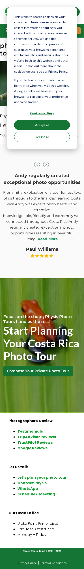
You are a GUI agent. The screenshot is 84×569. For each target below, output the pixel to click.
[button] (46, 164)
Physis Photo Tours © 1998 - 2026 (42, 551)
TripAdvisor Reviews (36, 436)
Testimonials (30, 431)
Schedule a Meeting (36, 494)
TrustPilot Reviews (35, 442)
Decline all (42, 137)
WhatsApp (27, 488)
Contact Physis (32, 483)
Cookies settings (42, 113)
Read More (48, 239)
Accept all (42, 125)
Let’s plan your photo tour (42, 477)
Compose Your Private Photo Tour (38, 371)
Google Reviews (32, 448)
